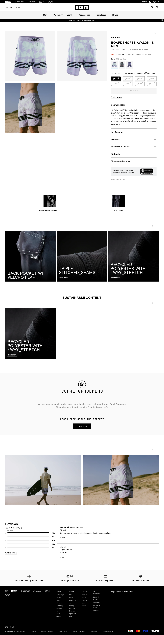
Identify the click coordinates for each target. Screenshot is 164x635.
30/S (128, 78)
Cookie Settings (108, 631)
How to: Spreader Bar (72, 613)
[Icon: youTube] (6, 627)
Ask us (58, 591)
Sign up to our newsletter (122, 591)
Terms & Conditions (47, 631)
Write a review (11, 552)
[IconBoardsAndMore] (6, 591)
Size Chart (151, 73)
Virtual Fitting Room (135, 73)
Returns (59, 603)
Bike (18, 7)
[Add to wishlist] (155, 32)
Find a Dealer (116, 97)
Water (9, 7)
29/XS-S (116, 78)
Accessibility (94, 631)
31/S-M (139, 78)
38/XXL (152, 83)
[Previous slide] (152, 226)
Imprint (33, 631)
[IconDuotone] (19, 1)
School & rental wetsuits (96, 608)
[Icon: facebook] (10, 627)
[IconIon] (8, 1)
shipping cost (147, 54)
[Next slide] (157, 226)
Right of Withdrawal (79, 631)
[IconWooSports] (50, 1)
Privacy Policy (63, 631)
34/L (128, 83)
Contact (96, 597)
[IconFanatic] (31, 1)
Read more (115, 124)
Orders (58, 600)
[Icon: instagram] (13, 627)
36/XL (139, 83)
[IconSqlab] (41, 1)
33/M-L (116, 83)
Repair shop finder (84, 603)
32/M (152, 78)
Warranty (59, 605)
